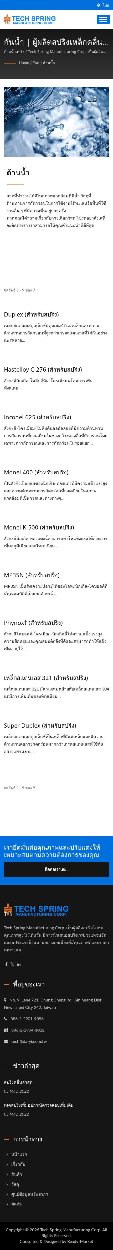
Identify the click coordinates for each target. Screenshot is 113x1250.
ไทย (106, 5)
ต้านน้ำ (49, 63)
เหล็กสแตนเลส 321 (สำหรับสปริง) (46, 678)
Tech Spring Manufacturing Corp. (70, 1230)
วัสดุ (36, 63)
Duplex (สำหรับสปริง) (31, 314)
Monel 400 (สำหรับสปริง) (36, 472)
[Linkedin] (18, 965)
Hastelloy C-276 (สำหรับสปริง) (43, 369)
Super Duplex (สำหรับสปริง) (40, 725)
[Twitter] (12, 965)
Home (24, 63)
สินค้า (16, 1174)
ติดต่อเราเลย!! (57, 870)
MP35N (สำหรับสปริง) (32, 575)
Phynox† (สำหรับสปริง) (33, 622)
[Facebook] (6, 965)
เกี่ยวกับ (18, 1164)
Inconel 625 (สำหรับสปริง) (37, 417)
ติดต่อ (16, 1204)
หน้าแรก (19, 1154)
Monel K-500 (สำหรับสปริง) (39, 527)
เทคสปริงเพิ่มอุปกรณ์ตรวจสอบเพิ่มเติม (39, 1105)
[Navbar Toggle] (103, 19)
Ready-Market (80, 1241)
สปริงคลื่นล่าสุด (18, 1082)
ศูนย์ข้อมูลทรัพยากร (29, 1194)
